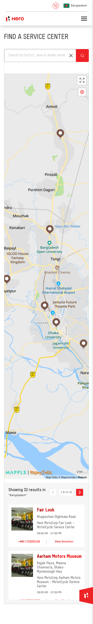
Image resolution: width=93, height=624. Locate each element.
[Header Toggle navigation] (84, 19)
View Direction (64, 541)
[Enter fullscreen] (81, 80)
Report (82, 477)
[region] (46, 276)
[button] (71, 56)
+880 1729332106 (29, 541)
